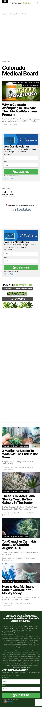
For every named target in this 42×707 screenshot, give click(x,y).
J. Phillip (5, 125)
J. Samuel (5, 513)
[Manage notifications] (5, 701)
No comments (27, 467)
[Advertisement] (21, 37)
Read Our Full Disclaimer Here (21, 667)
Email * (6, 161)
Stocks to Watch (10, 626)
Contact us (26, 630)
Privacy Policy (9, 178)
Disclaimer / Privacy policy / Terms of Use (21, 628)
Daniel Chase (6, 558)
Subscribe (21, 171)
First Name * (8, 154)
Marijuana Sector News (18, 582)
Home (4, 14)
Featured (16, 82)
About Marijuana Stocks (28, 626)
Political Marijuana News (31, 85)
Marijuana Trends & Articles (30, 82)
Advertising (15, 630)
